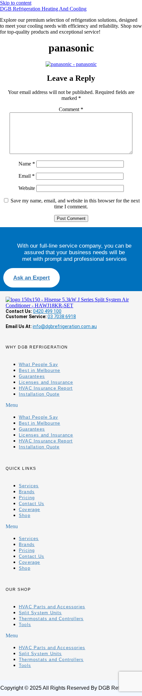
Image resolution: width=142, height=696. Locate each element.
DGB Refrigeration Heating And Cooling (43, 9)
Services (29, 485)
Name (26, 163)
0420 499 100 (47, 311)
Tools (25, 624)
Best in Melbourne (39, 370)
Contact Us (31, 503)
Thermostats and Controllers (51, 618)
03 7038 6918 (62, 316)
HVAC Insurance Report (46, 388)
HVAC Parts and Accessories (52, 606)
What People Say (38, 364)
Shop (24, 515)
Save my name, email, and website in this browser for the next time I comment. (75, 203)
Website (26, 188)
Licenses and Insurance (46, 382)
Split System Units (40, 612)
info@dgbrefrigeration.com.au (65, 326)
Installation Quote (39, 394)
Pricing (27, 497)
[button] (71, 405)
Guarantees (32, 376)
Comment (71, 109)
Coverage (29, 509)
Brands (27, 491)
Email (26, 176)
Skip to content (15, 3)
